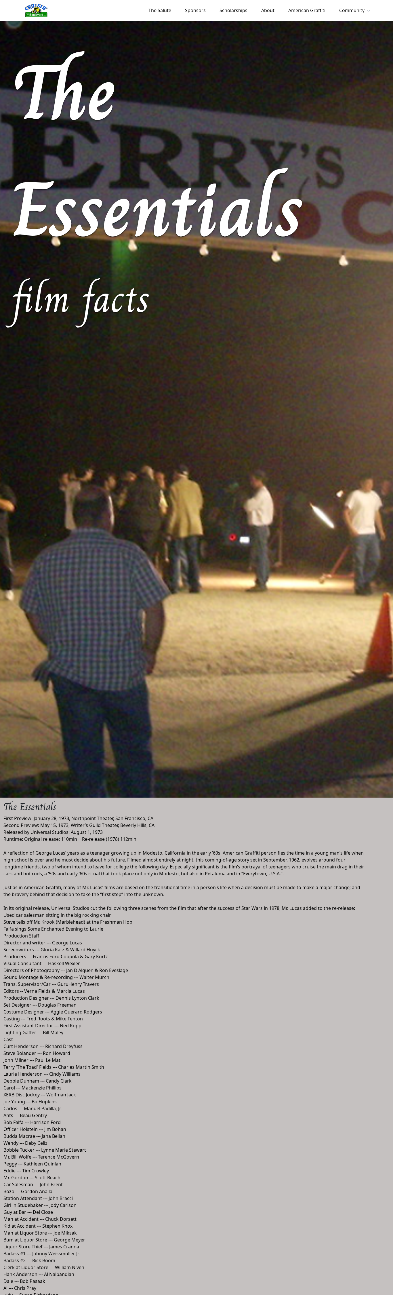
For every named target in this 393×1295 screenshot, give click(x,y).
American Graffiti (306, 10)
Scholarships (233, 10)
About (267, 10)
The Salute (159, 10)
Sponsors (195, 10)
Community (352, 10)
